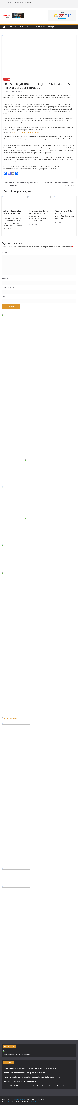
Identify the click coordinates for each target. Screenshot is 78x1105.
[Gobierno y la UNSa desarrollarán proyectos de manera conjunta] (64, 197)
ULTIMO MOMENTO (38, 27)
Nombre (5, 278)
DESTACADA (7, 79)
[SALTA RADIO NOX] (4, 27)
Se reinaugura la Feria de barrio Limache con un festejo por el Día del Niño (29, 1068)
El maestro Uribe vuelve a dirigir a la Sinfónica (19, 1081)
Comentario (6, 252)
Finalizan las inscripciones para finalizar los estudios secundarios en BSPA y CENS (32, 1077)
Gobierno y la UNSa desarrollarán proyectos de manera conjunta (64, 215)
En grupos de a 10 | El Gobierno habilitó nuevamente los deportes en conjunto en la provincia (39, 216)
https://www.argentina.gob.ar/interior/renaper (25, 132)
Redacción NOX (17, 91)
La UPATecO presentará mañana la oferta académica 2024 (59, 184)
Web (3, 297)
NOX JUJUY (51, 27)
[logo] (5, 1051)
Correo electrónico (8, 287)
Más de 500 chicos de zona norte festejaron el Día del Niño (24, 1073)
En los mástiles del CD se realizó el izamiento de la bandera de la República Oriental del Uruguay (37, 1086)
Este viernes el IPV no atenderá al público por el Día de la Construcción (21, 184)
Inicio (10, 27)
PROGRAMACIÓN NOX (22, 27)
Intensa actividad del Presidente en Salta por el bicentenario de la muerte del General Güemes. (13, 219)
